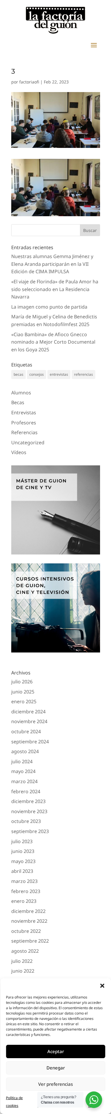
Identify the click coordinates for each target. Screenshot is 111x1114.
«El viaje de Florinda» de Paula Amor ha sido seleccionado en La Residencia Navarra (54, 289)
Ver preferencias (55, 1084)
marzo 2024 (24, 781)
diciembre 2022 (28, 911)
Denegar (55, 1068)
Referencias (24, 432)
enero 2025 (23, 701)
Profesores (23, 422)
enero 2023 (23, 901)
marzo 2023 (24, 881)
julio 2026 (22, 681)
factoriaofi (29, 82)
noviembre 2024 (29, 721)
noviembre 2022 (29, 921)
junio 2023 (22, 851)
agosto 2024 (25, 751)
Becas (17, 402)
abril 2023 (22, 871)
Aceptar (55, 1051)
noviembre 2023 (29, 811)
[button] (102, 986)
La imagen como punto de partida (49, 307)
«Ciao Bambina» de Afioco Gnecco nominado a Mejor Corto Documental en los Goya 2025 (53, 342)
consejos (36, 374)
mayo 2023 (23, 861)
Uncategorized (27, 442)
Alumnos (21, 392)
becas (18, 374)
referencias (83, 374)
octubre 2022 (26, 931)
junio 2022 (22, 971)
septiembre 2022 (30, 941)
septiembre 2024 (30, 741)
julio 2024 (22, 761)
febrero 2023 (25, 891)
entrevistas (59, 374)
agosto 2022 (25, 951)
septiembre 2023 (30, 831)
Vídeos (18, 452)
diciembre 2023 (28, 801)
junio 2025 (22, 691)
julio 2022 (22, 961)
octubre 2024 (26, 731)
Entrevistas (23, 412)
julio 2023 (22, 841)
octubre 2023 (26, 821)
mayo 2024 (23, 771)
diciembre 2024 (28, 711)
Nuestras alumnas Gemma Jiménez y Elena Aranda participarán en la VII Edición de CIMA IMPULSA (52, 264)
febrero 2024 (25, 791)
